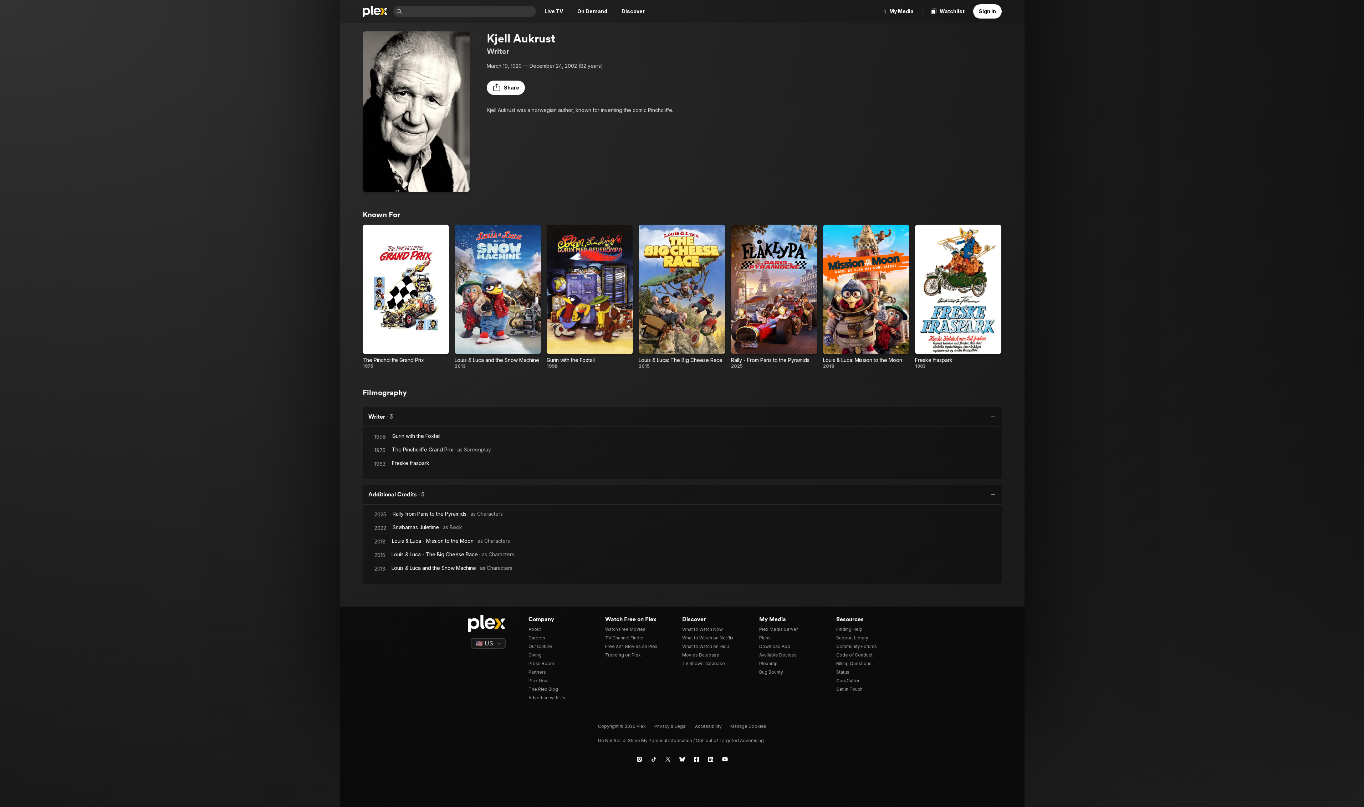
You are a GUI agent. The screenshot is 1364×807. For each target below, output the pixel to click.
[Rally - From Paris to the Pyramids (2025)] (774, 297)
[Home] (375, 11)
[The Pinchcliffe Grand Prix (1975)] (406, 297)
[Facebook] (696, 759)
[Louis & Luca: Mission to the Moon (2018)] (866, 297)
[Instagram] (639, 759)
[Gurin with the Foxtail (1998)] (590, 297)
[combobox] (469, 11)
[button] (506, 88)
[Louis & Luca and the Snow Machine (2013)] (498, 297)
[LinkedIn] (711, 759)
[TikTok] (654, 759)
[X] (668, 759)
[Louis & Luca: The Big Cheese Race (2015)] (682, 297)
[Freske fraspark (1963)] (958, 297)
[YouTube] (725, 759)
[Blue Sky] (682, 759)
